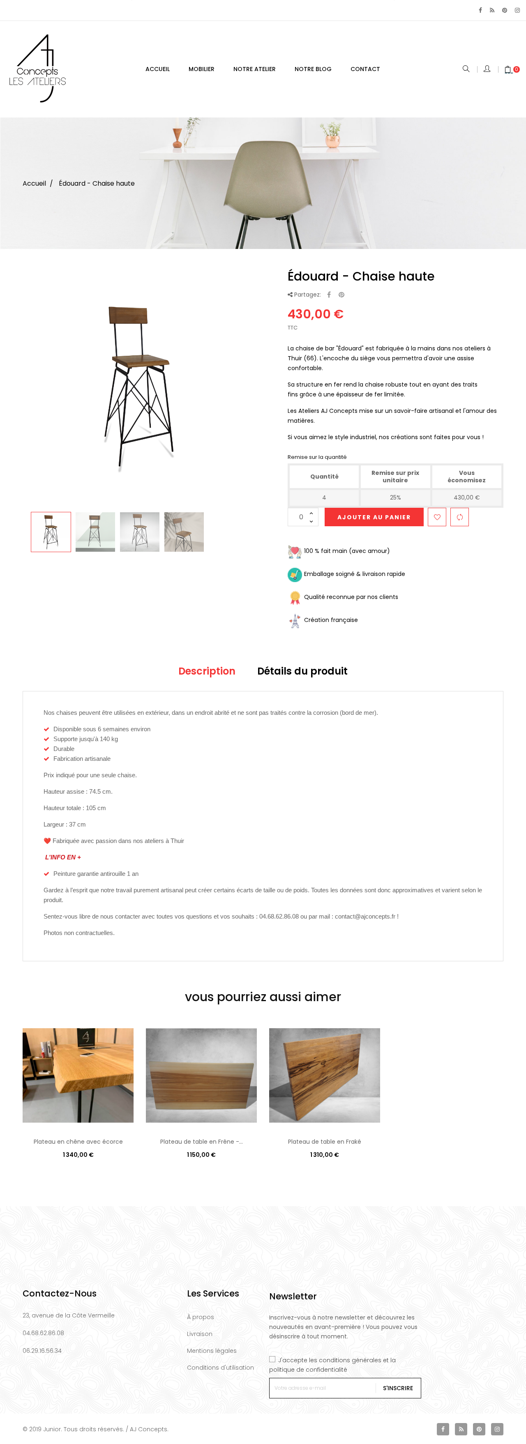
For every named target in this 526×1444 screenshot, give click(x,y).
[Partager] (329, 295)
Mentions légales (212, 1351)
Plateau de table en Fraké (324, 1142)
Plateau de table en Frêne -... (201, 1142)
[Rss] (492, 10)
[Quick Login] (487, 69)
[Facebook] (480, 10)
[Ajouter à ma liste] (437, 517)
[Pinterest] (504, 10)
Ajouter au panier (374, 517)
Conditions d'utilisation (220, 1367)
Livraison (199, 1334)
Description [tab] (206, 671)
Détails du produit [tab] (302, 671)
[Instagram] (517, 10)
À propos (200, 1317)
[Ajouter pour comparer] (459, 517)
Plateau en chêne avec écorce (78, 1142)
